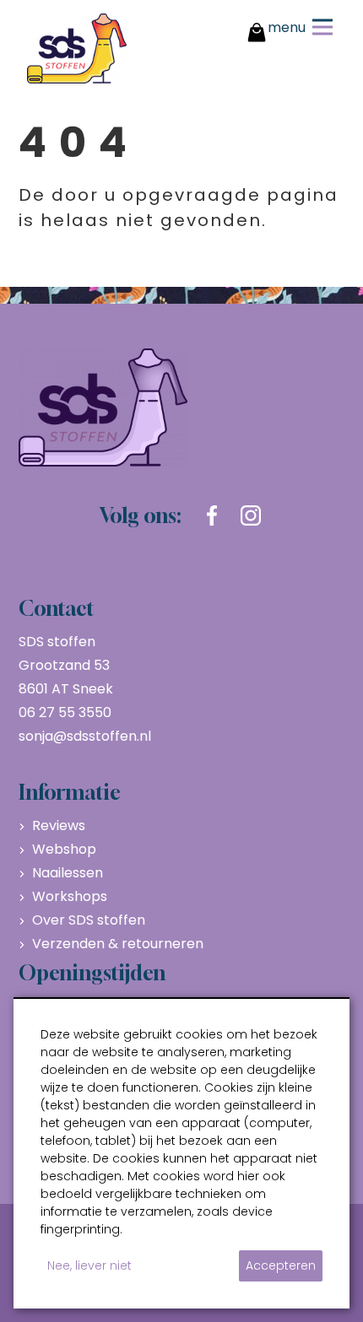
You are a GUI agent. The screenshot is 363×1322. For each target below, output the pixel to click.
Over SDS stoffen (88, 920)
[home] (77, 48)
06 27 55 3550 (65, 712)
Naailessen (67, 872)
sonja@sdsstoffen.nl (85, 736)
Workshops (69, 896)
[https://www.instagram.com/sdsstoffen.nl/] (250, 515)
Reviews (58, 825)
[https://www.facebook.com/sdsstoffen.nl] (211, 515)
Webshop (64, 849)
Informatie (70, 792)
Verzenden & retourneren (117, 943)
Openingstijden (92, 973)
